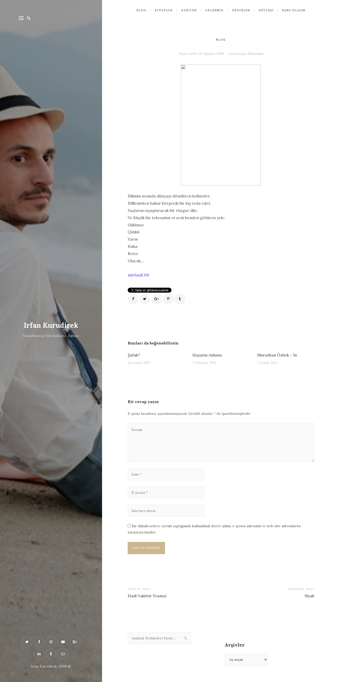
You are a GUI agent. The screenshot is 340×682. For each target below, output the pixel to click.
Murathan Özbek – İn (277, 354)
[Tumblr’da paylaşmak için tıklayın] (179, 298)
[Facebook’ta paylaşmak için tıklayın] (133, 298)
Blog (221, 39)
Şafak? (134, 354)
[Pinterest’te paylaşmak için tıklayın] (168, 298)
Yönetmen (256, 53)
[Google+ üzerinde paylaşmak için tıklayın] (156, 298)
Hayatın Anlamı (207, 354)
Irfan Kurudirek (51, 325)
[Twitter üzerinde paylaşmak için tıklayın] (144, 298)
